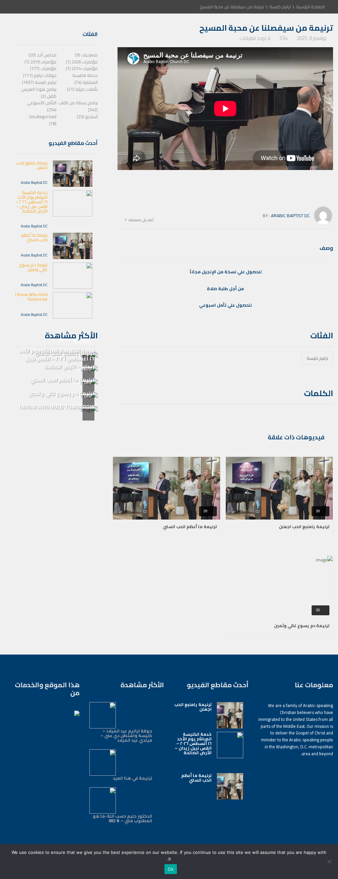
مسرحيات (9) (86, 55)
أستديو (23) (87, 116)
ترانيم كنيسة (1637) (39, 82)
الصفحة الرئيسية (310, 7)
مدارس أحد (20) (42, 55)
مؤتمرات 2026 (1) (82, 62)
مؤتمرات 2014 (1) (82, 68)
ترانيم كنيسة (280, 7)
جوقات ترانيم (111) (39, 75)
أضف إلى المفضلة (141, 219)
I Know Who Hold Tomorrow (31, 296)
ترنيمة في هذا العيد (132, 778)
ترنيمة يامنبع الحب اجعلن (304, 526)
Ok (171, 869)
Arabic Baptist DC (290, 215)
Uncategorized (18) (42, 120)
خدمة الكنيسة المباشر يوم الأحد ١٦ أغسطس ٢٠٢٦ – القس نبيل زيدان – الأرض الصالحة (31, 201)
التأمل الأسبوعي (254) (41, 106)
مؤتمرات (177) (43, 68)
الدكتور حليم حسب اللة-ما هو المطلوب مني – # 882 (122, 818)
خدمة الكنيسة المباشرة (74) (85, 78)
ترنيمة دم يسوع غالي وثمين (301, 625)
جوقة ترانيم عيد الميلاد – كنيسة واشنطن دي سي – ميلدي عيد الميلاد (126, 735)
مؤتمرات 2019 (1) (40, 62)
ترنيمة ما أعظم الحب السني (190, 526)
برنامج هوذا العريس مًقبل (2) (38, 92)
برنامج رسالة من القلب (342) (78, 106)
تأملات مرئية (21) (82, 89)
